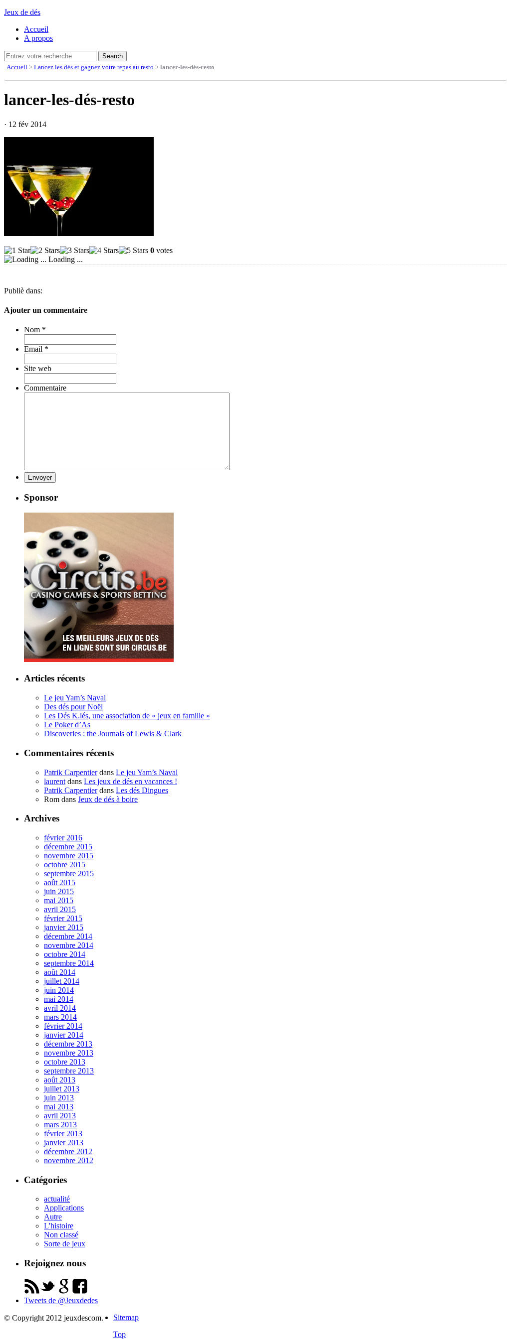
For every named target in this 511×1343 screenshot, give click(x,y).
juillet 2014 (61, 981)
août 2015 (59, 882)
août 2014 (59, 972)
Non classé (61, 1234)
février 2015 (63, 918)
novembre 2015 (68, 855)
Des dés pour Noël (73, 706)
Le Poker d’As (67, 724)
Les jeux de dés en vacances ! (130, 781)
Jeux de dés (22, 12)
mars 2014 (60, 1017)
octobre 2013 (64, 1062)
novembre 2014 (68, 945)
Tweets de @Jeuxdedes (61, 1300)
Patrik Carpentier (70, 772)
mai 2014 (58, 999)
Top (119, 1334)
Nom (35, 329)
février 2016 (63, 837)
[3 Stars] (74, 250)
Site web (37, 368)
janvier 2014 (63, 1035)
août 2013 (59, 1079)
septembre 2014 (69, 963)
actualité (57, 1199)
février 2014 (63, 1026)
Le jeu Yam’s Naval (75, 697)
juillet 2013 (61, 1088)
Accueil (36, 29)
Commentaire (45, 388)
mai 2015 (58, 900)
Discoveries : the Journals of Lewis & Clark (113, 733)
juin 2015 (59, 891)
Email (36, 349)
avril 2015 (60, 909)
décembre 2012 (68, 1151)
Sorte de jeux (64, 1243)
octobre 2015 (64, 864)
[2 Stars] (45, 250)
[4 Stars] (104, 250)
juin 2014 (59, 990)
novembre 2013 (68, 1053)
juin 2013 (59, 1097)
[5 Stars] (133, 250)
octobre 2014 (64, 954)
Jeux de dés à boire (108, 799)
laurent (54, 781)
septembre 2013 (69, 1071)
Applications (64, 1208)
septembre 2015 (69, 873)
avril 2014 (60, 1008)
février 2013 (63, 1133)
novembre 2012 (68, 1160)
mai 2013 (58, 1106)
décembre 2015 (68, 846)
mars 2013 (60, 1124)
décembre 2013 (68, 1044)
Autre (53, 1216)
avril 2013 (60, 1115)
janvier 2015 (63, 927)
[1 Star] (17, 250)
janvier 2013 (63, 1142)
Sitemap (126, 1317)
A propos (38, 38)
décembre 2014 (68, 936)
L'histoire (58, 1225)
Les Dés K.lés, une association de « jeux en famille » (127, 715)
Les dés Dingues (142, 790)
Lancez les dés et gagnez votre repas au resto (94, 67)
